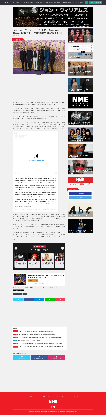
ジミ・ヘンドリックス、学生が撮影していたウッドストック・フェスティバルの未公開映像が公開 (41, 346)
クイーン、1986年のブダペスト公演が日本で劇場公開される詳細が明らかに (36, 331)
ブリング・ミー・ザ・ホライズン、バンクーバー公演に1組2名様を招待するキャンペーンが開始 (40, 343)
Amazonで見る (33, 280)
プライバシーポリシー (60, 396)
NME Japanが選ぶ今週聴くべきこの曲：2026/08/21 (30, 340)
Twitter (81, 197)
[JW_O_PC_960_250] (53, 17)
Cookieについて (74, 396)
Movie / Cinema (17, 294)
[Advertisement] (39, 88)
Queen (24, 294)
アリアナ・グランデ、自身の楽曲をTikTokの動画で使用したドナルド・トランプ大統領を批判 (40, 337)
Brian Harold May (19, 209)
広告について (46, 396)
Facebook (80, 193)
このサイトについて (32, 396)
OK (87, 2)
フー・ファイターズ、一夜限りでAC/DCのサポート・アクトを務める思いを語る (37, 334)
